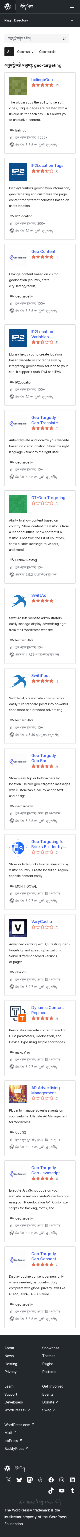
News (9, 1356)
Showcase (50, 1348)
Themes (48, 1356)
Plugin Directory (16, 20)
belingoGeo (42, 79)
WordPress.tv (17, 1410)
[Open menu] (73, 6)
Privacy (10, 1371)
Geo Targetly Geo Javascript (45, 1170)
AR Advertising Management (45, 1090)
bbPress (13, 1440)
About (9, 1348)
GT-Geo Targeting (48, 497)
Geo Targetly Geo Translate (44, 420)
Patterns (49, 1371)
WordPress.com (19, 1425)
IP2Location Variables (42, 334)
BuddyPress (16, 1448)
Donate (50, 1402)
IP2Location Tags (47, 165)
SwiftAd (38, 595)
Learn (9, 1386)
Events (48, 1394)
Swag (49, 1410)
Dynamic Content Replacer (47, 1010)
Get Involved (53, 1386)
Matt (10, 1432)
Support (10, 1394)
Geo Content (43, 251)
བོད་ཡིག (20, 1468)
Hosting (10, 1364)
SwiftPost (40, 675)
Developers (13, 1402)
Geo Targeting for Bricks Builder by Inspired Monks (48, 844)
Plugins (48, 1364)
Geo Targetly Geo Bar (43, 758)
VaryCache (41, 921)
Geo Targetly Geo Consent (43, 1256)
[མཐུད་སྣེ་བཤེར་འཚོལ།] (64, 38)
